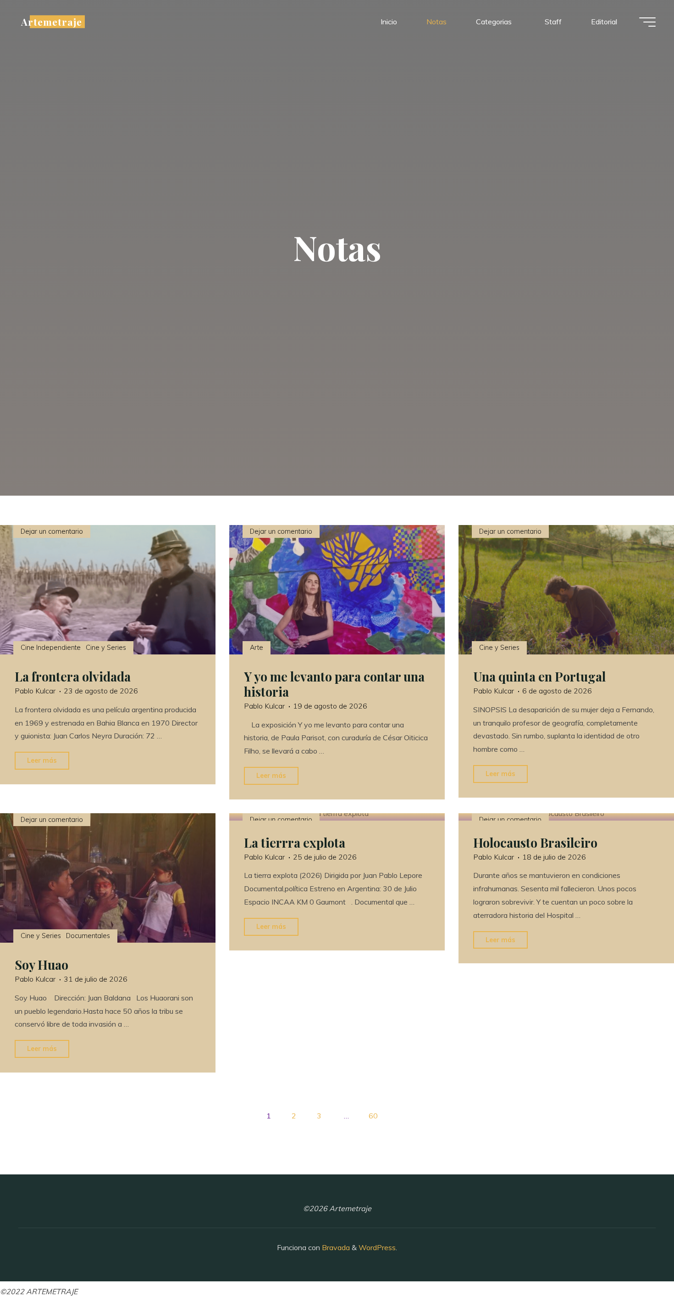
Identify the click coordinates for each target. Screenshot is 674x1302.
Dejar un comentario (52, 531)
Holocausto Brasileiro (535, 842)
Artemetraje (51, 21)
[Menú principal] (647, 22)
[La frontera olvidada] (107, 589)
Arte (256, 647)
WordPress (377, 1247)
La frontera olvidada (73, 676)
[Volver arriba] (638, 1266)
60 (373, 1115)
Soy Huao (41, 964)
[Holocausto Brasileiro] (566, 817)
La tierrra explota (294, 842)
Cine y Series (106, 647)
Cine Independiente (51, 647)
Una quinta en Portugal (539, 676)
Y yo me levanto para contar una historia (334, 684)
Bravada (335, 1247)
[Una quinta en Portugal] (566, 589)
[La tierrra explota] (337, 817)
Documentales (88, 936)
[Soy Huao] (107, 878)
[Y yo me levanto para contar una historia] (337, 589)
